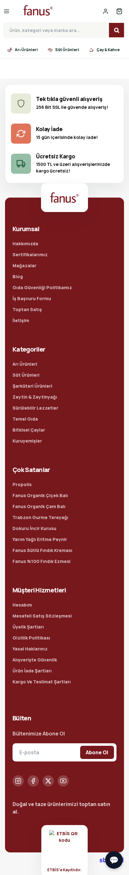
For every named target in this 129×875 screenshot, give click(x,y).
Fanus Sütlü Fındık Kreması (42, 550)
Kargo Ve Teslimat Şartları (42, 682)
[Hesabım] (105, 11)
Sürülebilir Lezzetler (35, 408)
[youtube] (63, 781)
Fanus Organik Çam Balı (39, 506)
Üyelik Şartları (28, 627)
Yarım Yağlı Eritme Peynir (40, 539)
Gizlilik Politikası (31, 638)
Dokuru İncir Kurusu (34, 528)
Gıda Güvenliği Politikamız (42, 287)
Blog (18, 276)
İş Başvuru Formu (32, 298)
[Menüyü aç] (9, 11)
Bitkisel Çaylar (29, 430)
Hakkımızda (25, 244)
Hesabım (22, 605)
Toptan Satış (27, 309)
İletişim (21, 320)
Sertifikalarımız (30, 254)
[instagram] (18, 781)
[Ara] (116, 30)
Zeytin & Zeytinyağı (35, 397)
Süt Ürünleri (26, 375)
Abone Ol (97, 752)
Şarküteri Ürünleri (32, 386)
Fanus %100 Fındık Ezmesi (41, 561)
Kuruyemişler (27, 441)
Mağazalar (24, 265)
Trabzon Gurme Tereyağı (40, 517)
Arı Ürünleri (25, 364)
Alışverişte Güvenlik (35, 660)
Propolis (22, 484)
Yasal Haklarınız (30, 649)
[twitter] (48, 781)
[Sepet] (119, 11)
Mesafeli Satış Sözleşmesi (42, 616)
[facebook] (33, 781)
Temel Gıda (25, 419)
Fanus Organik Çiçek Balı (40, 495)
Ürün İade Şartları (32, 671)
